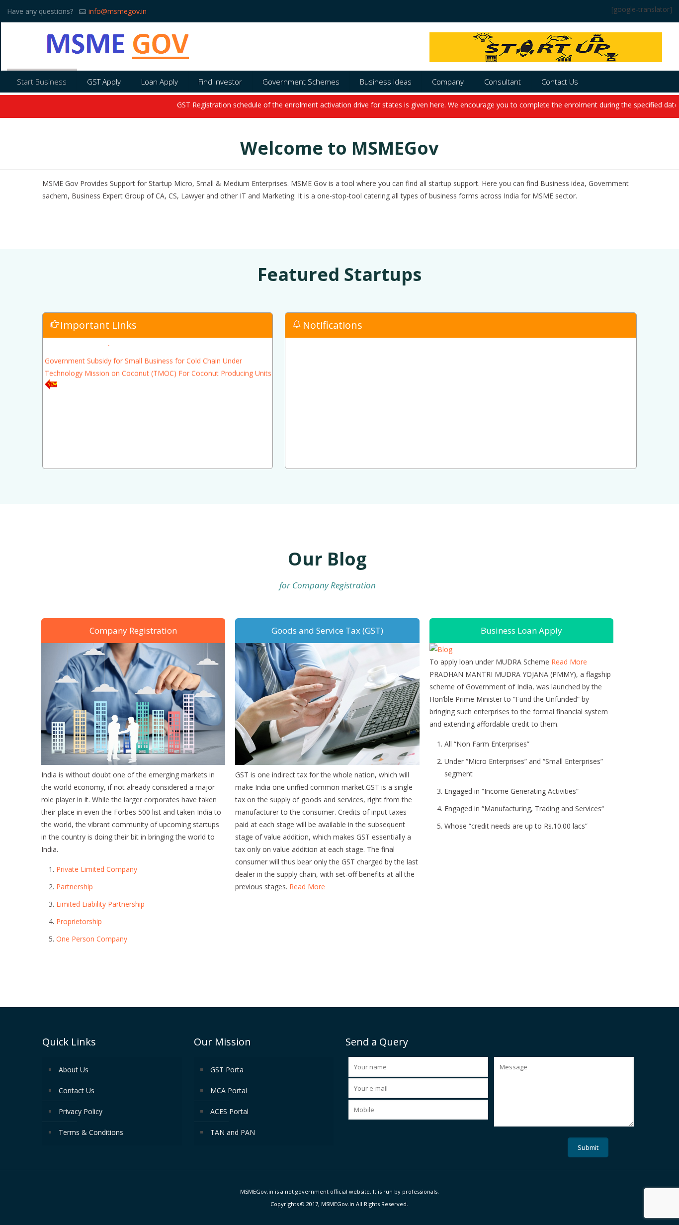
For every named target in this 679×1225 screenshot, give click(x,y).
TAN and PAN (232, 1132)
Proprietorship (79, 921)
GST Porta (227, 1069)
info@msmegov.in (117, 11)
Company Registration (133, 630)
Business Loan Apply (521, 630)
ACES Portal (229, 1111)
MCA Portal (228, 1090)
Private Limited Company (96, 869)
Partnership (74, 886)
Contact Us (76, 1090)
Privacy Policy (80, 1111)
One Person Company (91, 938)
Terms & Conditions (91, 1132)
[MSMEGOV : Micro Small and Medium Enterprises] (118, 46)
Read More (307, 886)
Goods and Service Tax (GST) (327, 630)
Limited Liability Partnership (100, 904)
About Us (73, 1069)
